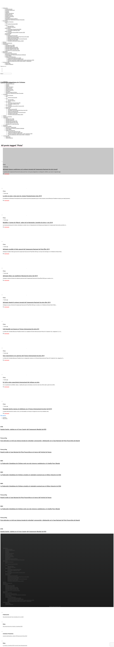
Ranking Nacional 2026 (13, 23)
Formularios (7, 17)
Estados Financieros (9, 16)
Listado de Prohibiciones (10, 56)
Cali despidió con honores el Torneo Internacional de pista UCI (21, 329)
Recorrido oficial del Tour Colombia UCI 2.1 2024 (13, 616)
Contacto (7, 11)
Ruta (6, 22)
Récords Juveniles (11, 27)
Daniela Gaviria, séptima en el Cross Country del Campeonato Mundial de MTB (23, 429)
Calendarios (5, 44)
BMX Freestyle (8, 31)
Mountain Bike (8, 33)
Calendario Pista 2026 (10, 46)
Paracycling (7, 34)
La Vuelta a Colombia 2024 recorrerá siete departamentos (15, 645)
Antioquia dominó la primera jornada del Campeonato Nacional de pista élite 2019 (26, 302)
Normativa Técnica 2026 (13, 39)
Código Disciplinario (9, 13)
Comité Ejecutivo (8, 9)
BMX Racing (8, 28)
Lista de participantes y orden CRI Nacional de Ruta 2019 (15, 635)
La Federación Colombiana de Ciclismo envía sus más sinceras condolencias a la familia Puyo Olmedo (30, 463)
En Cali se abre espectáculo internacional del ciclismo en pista (21, 382)
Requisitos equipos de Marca (11, 18)
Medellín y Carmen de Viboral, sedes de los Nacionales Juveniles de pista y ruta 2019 (28, 222)
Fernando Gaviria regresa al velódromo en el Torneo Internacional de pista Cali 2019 (27, 409)
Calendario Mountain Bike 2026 (12, 48)
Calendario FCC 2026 (10, 45)
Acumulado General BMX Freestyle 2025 (16, 32)
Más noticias (3, 415)
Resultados (5, 51)
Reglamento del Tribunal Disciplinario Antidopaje (15, 54)
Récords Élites (11, 26)
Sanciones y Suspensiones (11, 53)
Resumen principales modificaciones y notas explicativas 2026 (21, 60)
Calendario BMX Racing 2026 (11, 47)
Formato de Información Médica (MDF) (16, 40)
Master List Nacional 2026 (13, 37)
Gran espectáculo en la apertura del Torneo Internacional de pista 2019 (23, 356)
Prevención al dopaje (7, 52)
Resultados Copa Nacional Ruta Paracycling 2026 (18, 36)
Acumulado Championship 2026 (14, 29)
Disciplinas (5, 20)
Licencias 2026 (6, 62)
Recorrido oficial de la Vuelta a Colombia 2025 (12, 626)
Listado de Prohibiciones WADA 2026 (15, 59)
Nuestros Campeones (7, 43)
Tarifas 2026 (7, 63)
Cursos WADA (8, 55)
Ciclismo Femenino (9, 21)
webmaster (7, 173)
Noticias (4, 42)
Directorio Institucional (10, 10)
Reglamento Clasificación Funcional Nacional (17, 38)
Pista (6, 25)
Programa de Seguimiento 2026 (14, 57)
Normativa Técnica (9, 15)
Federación (5, 8)
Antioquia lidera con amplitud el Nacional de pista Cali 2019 (20, 276)
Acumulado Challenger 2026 (14, 30)
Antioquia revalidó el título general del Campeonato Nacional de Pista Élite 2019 (26, 249)
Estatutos (7, 12)
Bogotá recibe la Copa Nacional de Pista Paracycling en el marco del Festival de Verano (25, 452)
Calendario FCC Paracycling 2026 (12, 50)
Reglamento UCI (8, 14)
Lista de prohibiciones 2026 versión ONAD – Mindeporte (19, 61)
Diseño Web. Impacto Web (55, 606)
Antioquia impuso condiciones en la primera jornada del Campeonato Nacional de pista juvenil (30, 169)
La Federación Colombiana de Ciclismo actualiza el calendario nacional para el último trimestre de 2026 (30, 475)
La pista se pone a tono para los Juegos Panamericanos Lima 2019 (22, 196)
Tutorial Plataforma (9, 64)
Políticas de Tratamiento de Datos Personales (14, 19)
